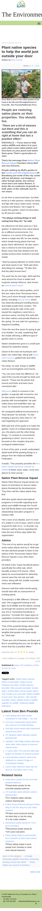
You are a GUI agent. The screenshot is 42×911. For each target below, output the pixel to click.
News (16, 665)
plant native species (26, 679)
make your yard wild (16, 694)
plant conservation (11, 682)
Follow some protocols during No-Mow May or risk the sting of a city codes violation (22, 807)
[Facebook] (32, 903)
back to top (35, 872)
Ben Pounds (16, 60)
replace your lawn (11, 685)
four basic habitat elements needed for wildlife (21, 466)
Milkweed (6, 391)
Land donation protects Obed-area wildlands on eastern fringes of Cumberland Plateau (20, 760)
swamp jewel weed (14, 285)
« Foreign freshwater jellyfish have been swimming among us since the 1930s (21, 859)
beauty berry (24, 299)
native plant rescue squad (20, 691)
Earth (36, 665)
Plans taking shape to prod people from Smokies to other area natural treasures (21, 838)
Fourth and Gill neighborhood (20, 173)
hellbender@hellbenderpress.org (28, 901)
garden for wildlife (11, 703)
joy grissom (19, 697)
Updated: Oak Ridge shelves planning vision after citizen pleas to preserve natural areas (22, 744)
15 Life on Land (9, 668)
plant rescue (26, 682)
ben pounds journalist (21, 688)
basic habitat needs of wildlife (25, 700)
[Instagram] (39, 903)
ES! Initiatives (26, 665)
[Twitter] (36, 903)
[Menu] (39, 23)
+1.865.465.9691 (10, 901)
